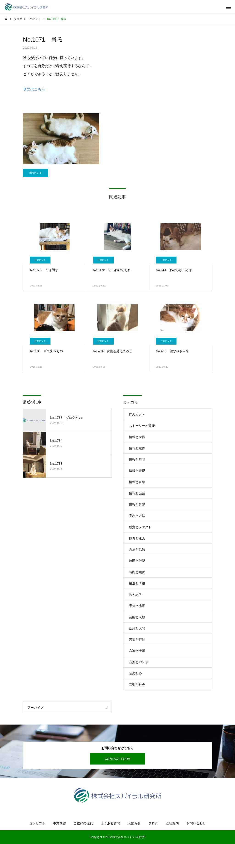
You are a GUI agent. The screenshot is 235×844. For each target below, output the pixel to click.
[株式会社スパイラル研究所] (26, 7)
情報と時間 (137, 459)
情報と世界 (137, 437)
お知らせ (134, 823)
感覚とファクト (140, 527)
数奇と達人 (137, 538)
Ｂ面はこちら (34, 89)
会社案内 (172, 823)
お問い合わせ (196, 823)
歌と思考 (135, 594)
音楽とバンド (138, 662)
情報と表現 (137, 471)
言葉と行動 (137, 639)
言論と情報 (137, 651)
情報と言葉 (137, 482)
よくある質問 (110, 823)
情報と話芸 (137, 493)
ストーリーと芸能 (142, 426)
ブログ (153, 823)
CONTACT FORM (118, 759)
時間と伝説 (137, 561)
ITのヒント (35, 172)
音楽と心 (135, 673)
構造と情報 (137, 583)
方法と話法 (137, 549)
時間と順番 (137, 572)
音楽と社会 (137, 684)
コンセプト (37, 823)
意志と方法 (137, 516)
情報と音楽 (137, 504)
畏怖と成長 (137, 606)
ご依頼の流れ (83, 823)
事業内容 (59, 823)
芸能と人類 (137, 617)
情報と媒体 (137, 448)
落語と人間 (137, 628)
